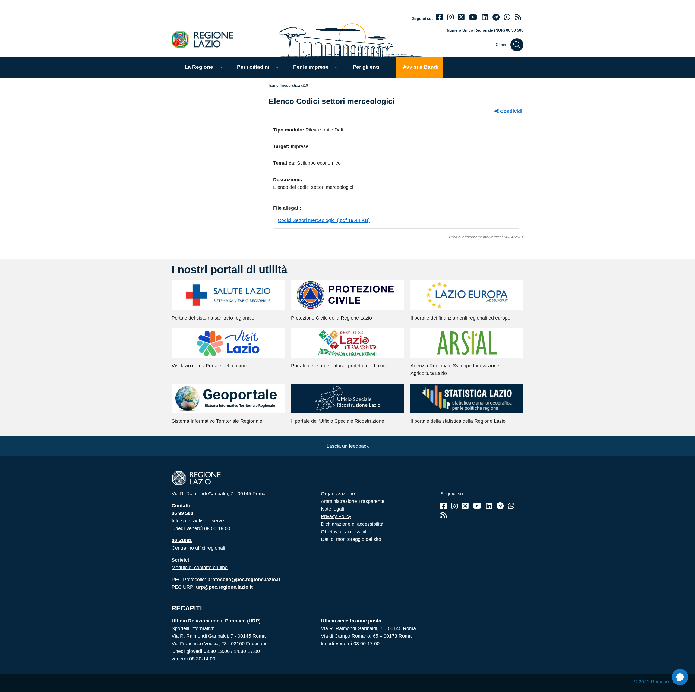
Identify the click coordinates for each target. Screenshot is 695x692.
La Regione (199, 67)
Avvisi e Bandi (420, 67)
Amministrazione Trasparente (352, 501)
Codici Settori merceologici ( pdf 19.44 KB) (324, 220)
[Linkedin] (485, 17)
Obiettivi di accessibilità (346, 531)
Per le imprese (311, 67)
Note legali (332, 509)
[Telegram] (500, 506)
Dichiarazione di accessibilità (352, 524)
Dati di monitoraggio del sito (351, 539)
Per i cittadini (253, 67)
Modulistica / (291, 85)
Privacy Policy (336, 516)
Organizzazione (338, 493)
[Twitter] (461, 17)
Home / (275, 85)
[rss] (518, 17)
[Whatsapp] (507, 17)
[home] (205, 39)
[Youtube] (473, 17)
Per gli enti (366, 67)
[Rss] (443, 515)
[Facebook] (439, 17)
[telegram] (496, 17)
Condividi (510, 111)
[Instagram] (450, 17)
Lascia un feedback (348, 446)
